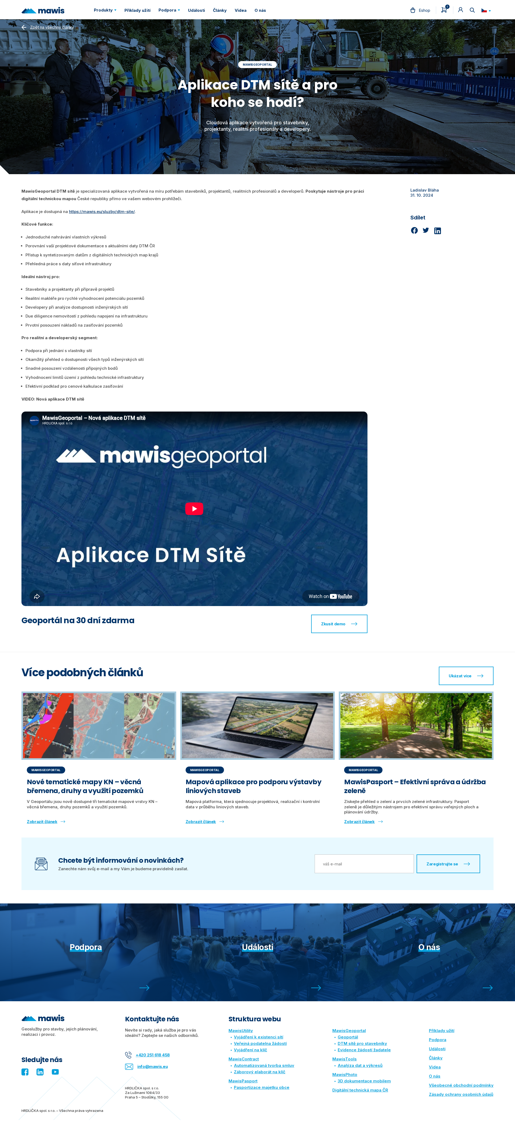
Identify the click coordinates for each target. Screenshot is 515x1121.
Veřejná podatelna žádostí (260, 1043)
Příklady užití (441, 1030)
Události (437, 1048)
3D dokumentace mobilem (364, 1080)
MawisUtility (241, 1030)
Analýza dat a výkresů (360, 1065)
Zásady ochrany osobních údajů (461, 1094)
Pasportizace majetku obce (261, 1087)
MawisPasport (243, 1080)
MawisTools (344, 1059)
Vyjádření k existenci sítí (258, 1037)
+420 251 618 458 (153, 1055)
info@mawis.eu (152, 1066)
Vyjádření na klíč (250, 1049)
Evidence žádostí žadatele (364, 1049)
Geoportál (348, 1037)
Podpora (437, 1039)
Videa (435, 1067)
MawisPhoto (344, 1074)
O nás (434, 1076)
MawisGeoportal (349, 1030)
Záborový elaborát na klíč (259, 1071)
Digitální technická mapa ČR (360, 1090)
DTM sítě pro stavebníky (362, 1043)
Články (436, 1057)
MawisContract (244, 1059)
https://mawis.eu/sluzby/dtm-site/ (102, 211)
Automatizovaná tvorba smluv (264, 1065)
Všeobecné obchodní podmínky (461, 1085)
